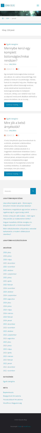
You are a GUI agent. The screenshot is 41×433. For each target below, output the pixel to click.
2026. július (7, 252)
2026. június (7, 256)
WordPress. (27, 426)
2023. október (8, 331)
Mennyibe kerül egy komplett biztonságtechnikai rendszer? (17, 54)
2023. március (8, 356)
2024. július (7, 303)
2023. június (7, 346)
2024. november (9, 288)
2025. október (8, 270)
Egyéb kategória (12, 44)
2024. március (8, 313)
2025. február (8, 285)
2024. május (7, 310)
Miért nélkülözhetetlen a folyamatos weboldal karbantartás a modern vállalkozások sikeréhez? (19, 231)
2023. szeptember (10, 335)
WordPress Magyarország (12, 403)
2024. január (7, 320)
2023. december (9, 324)
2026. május (7, 260)
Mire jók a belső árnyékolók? (14, 125)
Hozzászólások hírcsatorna (13, 399)
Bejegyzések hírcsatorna (12, 396)
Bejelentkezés (8, 392)
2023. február (8, 360)
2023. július (7, 342)
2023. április (7, 353)
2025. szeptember (10, 274)
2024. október (8, 292)
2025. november (9, 267)
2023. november (9, 328)
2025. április (7, 281)
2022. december (9, 367)
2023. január (7, 363)
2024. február (8, 317)
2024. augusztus (9, 299)
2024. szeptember (10, 295)
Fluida (19, 426)
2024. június (7, 306)
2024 (7, 18)
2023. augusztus (9, 338)
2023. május (7, 349)
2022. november (9, 371)
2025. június (7, 277)
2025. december (9, 263)
